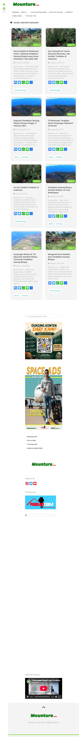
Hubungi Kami (32, 437)
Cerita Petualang (56, 12)
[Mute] (56, 697)
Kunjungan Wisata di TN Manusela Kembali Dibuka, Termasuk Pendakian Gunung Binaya (26, 258)
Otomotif (69, 12)
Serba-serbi (16, 16)
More (36, 45)
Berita (23, 12)
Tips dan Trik (31, 16)
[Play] (28, 697)
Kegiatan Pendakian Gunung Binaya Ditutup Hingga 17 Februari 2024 (26, 123)
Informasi (25, 157)
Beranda (15, 12)
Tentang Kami (32, 444)
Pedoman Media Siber (35, 448)
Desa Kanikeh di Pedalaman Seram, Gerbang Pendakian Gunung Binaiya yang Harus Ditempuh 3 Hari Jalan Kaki (26, 55)
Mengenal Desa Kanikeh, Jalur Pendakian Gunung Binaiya (59, 257)
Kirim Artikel (31, 440)
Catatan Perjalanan (39, 12)
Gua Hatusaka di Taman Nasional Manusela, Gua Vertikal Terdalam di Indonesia (59, 55)
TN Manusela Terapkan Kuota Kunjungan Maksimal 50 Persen (60, 123)
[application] (43, 688)
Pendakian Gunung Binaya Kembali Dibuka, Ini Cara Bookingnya (60, 190)
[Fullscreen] (59, 697)
